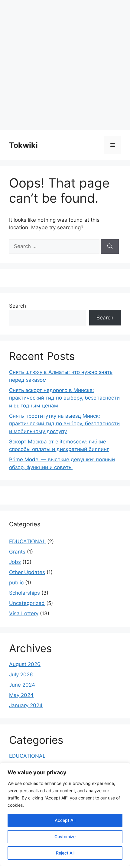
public (16, 583)
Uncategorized (27, 603)
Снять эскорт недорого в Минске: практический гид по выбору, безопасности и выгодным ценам (64, 398)
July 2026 (21, 675)
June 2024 (22, 685)
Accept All (65, 820)
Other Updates (27, 572)
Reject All (65, 852)
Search (17, 306)
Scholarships (24, 593)
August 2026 (25, 664)
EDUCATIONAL (27, 541)
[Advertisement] (65, 65)
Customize (65, 836)
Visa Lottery (23, 613)
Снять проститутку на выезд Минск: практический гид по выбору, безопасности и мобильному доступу (64, 423)
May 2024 (21, 695)
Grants (17, 552)
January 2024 (26, 705)
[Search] (110, 246)
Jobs (15, 562)
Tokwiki (23, 145)
